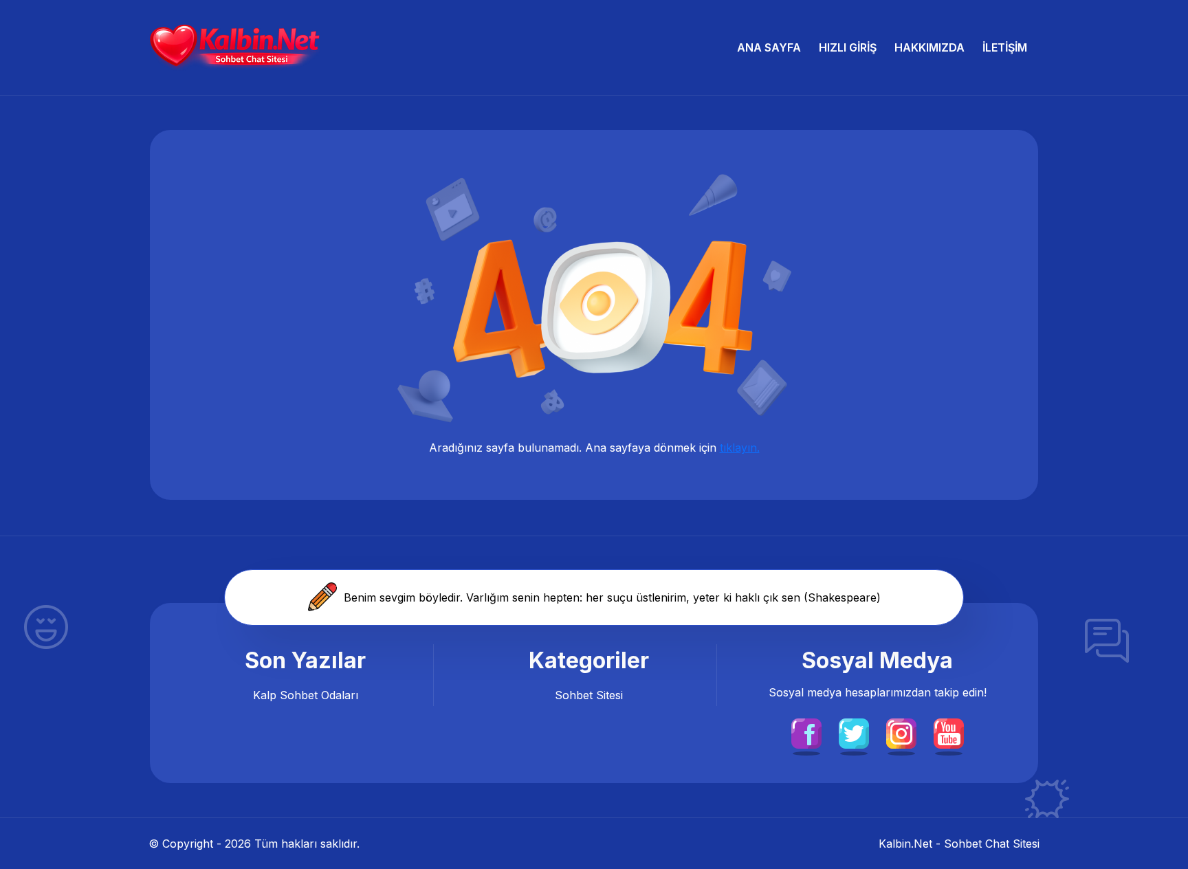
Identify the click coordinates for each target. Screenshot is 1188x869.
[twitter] (854, 732)
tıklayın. (740, 447)
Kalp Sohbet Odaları (305, 695)
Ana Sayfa (769, 47)
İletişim (1004, 47)
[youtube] (949, 732)
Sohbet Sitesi (589, 695)
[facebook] (806, 732)
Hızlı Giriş (848, 47)
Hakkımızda (929, 47)
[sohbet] (234, 47)
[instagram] (901, 732)
